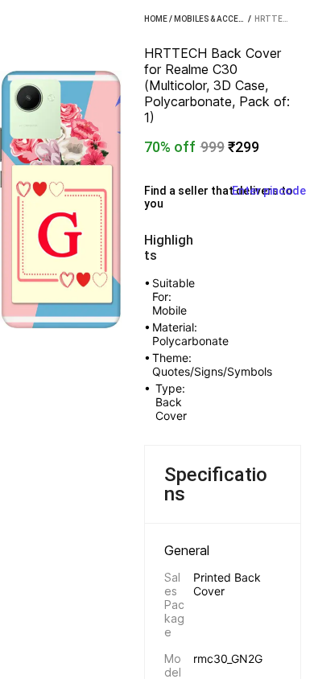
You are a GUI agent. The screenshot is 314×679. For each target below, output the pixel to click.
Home (155, 18)
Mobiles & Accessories (222, 18)
